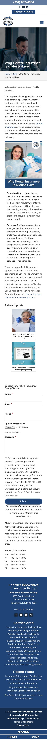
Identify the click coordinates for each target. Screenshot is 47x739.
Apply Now (23, 732)
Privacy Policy (11, 496)
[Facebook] (19, 6)
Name (9, 394)
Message (10, 437)
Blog (12, 90)
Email (8, 404)
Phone (9, 414)
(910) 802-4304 (23, 2)
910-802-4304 (34, 482)
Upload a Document (15, 424)
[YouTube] (23, 6)
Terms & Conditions (27, 492)
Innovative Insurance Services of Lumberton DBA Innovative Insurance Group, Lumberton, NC (24, 715)
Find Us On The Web (23, 610)
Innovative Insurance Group (19, 87)
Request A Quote (23, 12)
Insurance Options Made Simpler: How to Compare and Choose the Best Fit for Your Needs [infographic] (23, 679)
